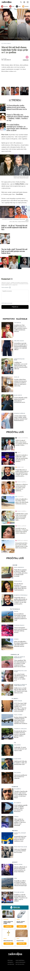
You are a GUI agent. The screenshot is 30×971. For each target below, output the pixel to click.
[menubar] (24, 2)
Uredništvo (10, 962)
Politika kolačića (20, 964)
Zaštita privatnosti (20, 962)
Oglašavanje (11, 964)
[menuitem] (24, 2)
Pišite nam (10, 960)
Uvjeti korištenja (20, 960)
